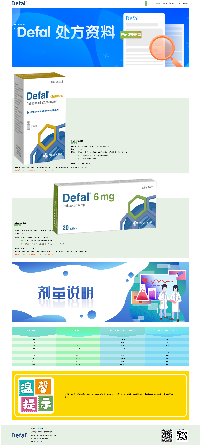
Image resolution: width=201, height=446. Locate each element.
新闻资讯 (185, 3)
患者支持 (178, 3)
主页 (151, 3)
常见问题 (171, 3)
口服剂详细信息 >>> (22, 24)
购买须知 (164, 3)
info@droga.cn (40, 441)
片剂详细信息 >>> (22, 28)
